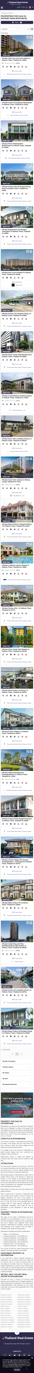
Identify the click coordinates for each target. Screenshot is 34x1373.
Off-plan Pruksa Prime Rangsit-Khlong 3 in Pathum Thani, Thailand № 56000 (17, 820)
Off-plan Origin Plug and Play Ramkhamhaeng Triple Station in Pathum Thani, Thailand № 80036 (14, 945)
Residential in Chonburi (24, 1326)
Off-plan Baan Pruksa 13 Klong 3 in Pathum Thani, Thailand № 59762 (15, 691)
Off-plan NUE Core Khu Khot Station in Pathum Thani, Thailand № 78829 (16, 59)
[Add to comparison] (27, 37)
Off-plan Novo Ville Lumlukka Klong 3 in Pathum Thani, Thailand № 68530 (17, 439)
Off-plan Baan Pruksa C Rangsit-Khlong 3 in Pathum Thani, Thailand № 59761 (16, 525)
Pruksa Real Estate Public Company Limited (19, 201)
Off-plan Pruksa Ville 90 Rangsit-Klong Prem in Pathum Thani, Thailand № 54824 (16, 188)
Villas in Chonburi (5, 1315)
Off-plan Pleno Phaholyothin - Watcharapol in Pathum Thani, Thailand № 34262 (16, 145)
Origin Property (19, 961)
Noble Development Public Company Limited (19, 74)
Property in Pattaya (6, 1297)
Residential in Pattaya (24, 1320)
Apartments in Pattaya (24, 1297)
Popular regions (8, 1067)
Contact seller (18, 71)
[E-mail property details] (14, 66)
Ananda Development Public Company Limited (19, 790)
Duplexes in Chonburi (7, 1326)
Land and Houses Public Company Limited (19, 579)
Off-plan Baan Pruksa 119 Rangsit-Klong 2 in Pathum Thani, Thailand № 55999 (17, 1032)
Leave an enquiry (17, 1112)
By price (5, 1078)
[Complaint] (26, 66)
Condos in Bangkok (23, 1311)
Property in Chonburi (6, 1304)
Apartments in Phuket (23, 1295)
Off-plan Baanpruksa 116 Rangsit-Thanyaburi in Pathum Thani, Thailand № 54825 (16, 231)
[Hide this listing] (7, 66)
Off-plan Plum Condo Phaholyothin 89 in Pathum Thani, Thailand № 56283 (17, 355)
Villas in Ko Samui (6, 1313)
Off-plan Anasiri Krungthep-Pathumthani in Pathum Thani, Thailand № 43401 (17, 103)
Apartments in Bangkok (24, 1299)
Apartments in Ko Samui (24, 1301)
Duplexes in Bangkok (6, 1324)
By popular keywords (10, 1084)
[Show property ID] (22, 66)
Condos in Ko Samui (23, 1313)
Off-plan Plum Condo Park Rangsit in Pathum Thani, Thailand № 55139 (15, 650)
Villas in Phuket (5, 1306)
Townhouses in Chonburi (7, 1322)
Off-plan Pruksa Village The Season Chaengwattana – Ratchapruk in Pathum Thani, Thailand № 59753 (17, 861)
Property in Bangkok (6, 1299)
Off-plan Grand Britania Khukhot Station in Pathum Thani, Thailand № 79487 (17, 397)
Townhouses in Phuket (7, 1317)
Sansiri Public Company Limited (19, 115)
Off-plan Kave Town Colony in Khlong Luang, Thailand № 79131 (16, 481)
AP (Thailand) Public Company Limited (19, 158)
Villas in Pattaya (5, 1308)
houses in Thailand (25, 1219)
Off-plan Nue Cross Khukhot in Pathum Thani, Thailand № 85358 (16, 273)
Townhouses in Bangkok (7, 1320)
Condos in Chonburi (23, 1315)
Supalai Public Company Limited (19, 451)
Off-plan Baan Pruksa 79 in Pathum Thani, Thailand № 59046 (15, 904)
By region (6, 1073)
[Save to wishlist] (31, 37)
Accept (17, 1369)
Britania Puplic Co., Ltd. (19, 410)
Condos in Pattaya (23, 1308)
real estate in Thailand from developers (18, 1279)
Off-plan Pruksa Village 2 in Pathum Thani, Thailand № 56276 (15, 732)
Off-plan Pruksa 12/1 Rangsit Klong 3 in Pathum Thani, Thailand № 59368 (16, 314)
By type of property (9, 1061)
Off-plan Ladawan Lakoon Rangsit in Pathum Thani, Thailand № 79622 (15, 566)
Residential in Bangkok (24, 1322)
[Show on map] (3, 66)
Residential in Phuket (23, 1317)
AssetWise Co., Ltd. (19, 495)
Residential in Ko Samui (24, 1324)
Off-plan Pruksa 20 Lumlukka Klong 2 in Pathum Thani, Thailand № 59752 (16, 991)
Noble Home (18, 285)
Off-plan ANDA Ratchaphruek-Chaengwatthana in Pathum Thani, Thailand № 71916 (14, 774)
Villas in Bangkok (5, 1311)
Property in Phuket (6, 1295)
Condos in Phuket (22, 1306)
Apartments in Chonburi (24, 1304)
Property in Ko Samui (7, 1301)
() (19, 7)
